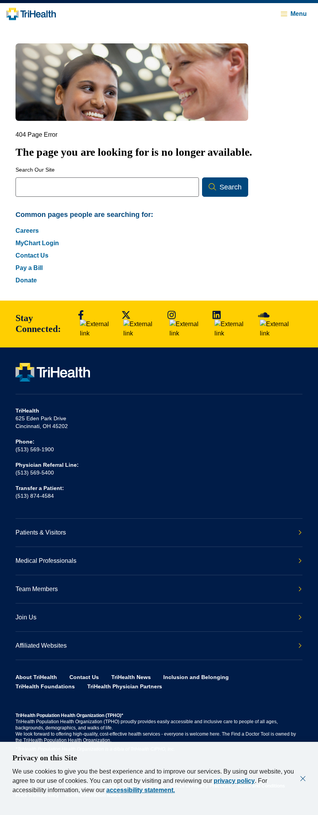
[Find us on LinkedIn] (231, 324)
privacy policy (234, 780)
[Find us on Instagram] (186, 324)
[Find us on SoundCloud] (278, 324)
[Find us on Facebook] (96, 324)
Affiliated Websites (41, 645)
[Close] (303, 778)
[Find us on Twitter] (140, 324)
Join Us (26, 617)
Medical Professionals (46, 560)
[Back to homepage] (31, 14)
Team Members (37, 589)
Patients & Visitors (41, 532)
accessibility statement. (140, 790)
